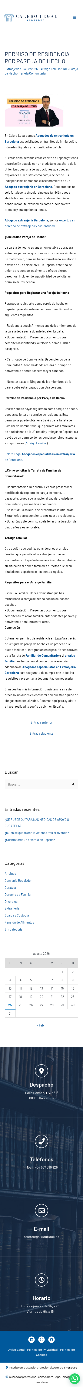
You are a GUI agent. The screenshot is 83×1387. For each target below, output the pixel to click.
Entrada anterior (41, 722)
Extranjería (12, 69)
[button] (74, 1378)
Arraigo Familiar (51, 69)
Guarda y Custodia (17, 915)
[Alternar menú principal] (74, 17)
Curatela (10, 887)
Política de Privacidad (42, 1349)
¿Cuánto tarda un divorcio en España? (30, 840)
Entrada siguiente (41, 733)
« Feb (40, 1025)
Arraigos (10, 873)
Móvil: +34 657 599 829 (42, 1167)
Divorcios (11, 901)
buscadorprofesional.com (41, 1367)
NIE (65, 69)
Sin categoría (13, 929)
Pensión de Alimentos (19, 922)
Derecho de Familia (17, 894)
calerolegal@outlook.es (41, 1237)
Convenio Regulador (18, 880)
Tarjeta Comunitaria (32, 73)
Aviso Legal (16, 1349)
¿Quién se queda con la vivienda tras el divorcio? (37, 833)
